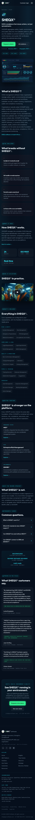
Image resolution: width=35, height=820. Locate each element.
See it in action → (7, 244)
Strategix (20, 763)
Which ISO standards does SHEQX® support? (14, 527)
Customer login (24, 3)
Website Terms (22, 806)
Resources (5, 768)
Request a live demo (17, 703)
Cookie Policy (13, 806)
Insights (20, 755)
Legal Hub (11, 809)
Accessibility (5, 809)
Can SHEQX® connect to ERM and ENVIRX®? (13, 541)
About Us (21, 760)
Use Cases (5, 763)
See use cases (17, 709)
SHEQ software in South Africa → (11, 134)
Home (3, 755)
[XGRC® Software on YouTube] (13, 748)
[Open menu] (31, 3)
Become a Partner (23, 765)
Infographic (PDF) (24, 48)
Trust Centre (21, 758)
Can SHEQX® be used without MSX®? (14, 534)
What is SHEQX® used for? (11, 520)
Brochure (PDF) (12, 48)
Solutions (4, 9)
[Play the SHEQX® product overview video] (17, 292)
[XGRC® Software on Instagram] (10, 748)
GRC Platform (5, 758)
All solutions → (23, 44)
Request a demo (9, 44)
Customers (5, 765)
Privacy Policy (5, 806)
